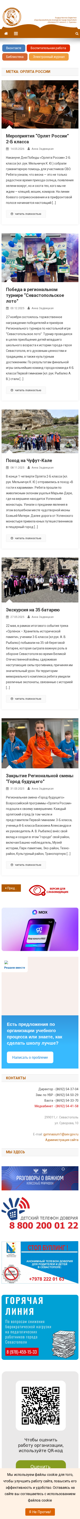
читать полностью (28, 213)
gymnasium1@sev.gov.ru (60, 1134)
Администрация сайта (61, 1140)
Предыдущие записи (14, 888)
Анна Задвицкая (43, 148)
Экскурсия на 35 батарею (33, 610)
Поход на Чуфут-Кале (29, 460)
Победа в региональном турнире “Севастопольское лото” (35, 295)
